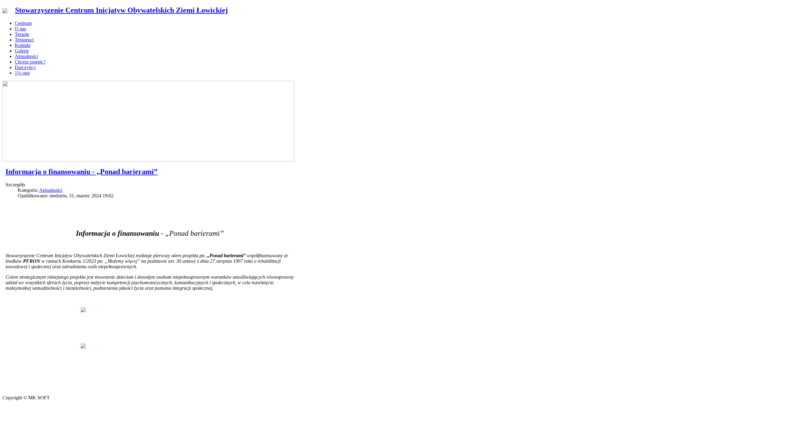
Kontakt (22, 45)
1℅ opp (22, 73)
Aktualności (26, 56)
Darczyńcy (25, 67)
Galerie (22, 50)
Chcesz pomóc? (30, 61)
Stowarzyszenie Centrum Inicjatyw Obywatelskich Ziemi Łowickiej (121, 10)
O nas (20, 28)
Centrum (23, 23)
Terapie (22, 34)
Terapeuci (24, 39)
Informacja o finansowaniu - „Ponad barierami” (82, 172)
